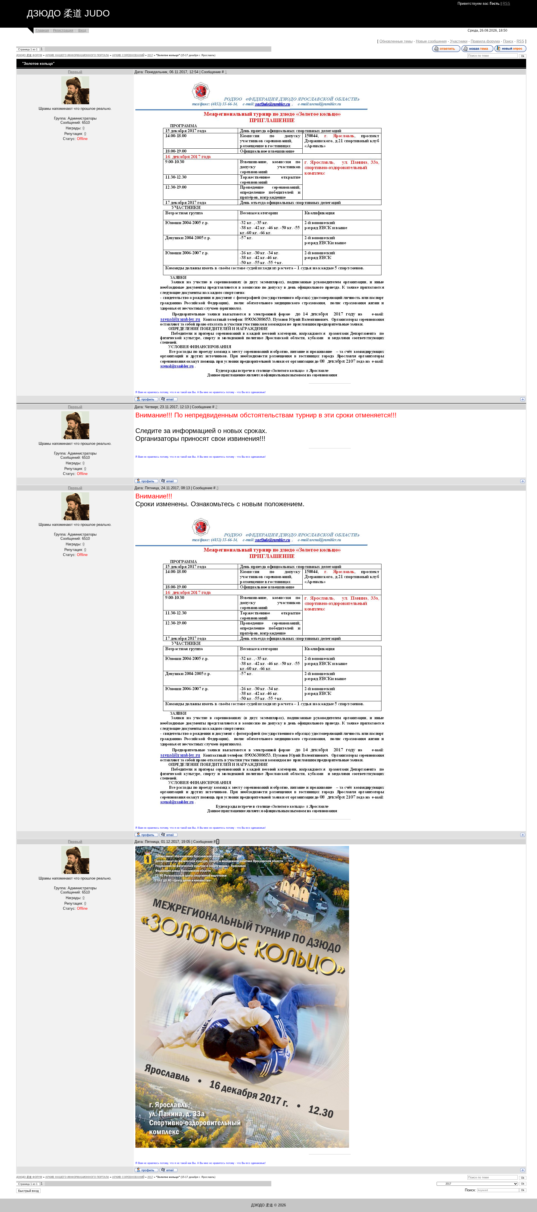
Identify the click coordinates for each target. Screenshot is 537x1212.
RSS (506, 3)
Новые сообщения (431, 41)
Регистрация (63, 30)
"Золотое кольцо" (168, 55)
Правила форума (485, 41)
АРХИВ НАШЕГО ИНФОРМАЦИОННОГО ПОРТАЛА (77, 55)
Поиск (508, 41)
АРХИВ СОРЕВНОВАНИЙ (128, 55)
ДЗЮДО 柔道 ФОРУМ (29, 55)
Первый (75, 72)
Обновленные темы (396, 41)
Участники (458, 41)
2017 (150, 55)
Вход (82, 30)
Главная (42, 30)
